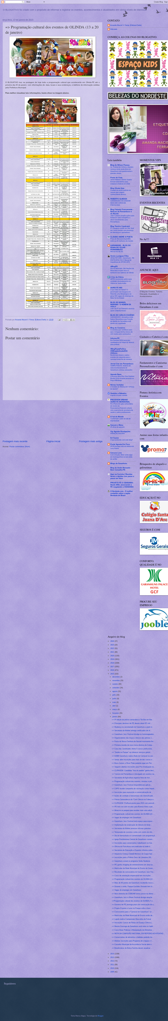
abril (114, 706)
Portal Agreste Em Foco (120, 444)
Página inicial (53, 441)
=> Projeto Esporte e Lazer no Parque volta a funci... (132, 908)
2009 (112, 972)
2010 (112, 968)
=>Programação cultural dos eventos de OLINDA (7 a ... (133, 901)
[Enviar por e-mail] (63, 320)
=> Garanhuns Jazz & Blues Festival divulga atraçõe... (133, 897)
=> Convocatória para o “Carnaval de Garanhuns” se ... (133, 912)
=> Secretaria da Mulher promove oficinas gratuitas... (132, 828)
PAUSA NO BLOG (116, 252)
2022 (112, 648)
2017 (112, 667)
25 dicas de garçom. (117, 427)
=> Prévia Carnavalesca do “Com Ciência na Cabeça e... (133, 799)
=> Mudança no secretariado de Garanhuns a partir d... (133, 727)
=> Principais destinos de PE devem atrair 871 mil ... (132, 723)
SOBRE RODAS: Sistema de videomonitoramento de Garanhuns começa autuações (121, 368)
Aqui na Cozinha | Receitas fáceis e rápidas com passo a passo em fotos (122, 476)
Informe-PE (115, 338)
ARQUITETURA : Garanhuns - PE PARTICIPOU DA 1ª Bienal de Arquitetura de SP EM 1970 (122, 260)
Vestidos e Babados (118, 393)
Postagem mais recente (15, 441)
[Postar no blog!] (66, 320)
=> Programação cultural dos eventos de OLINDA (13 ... (133, 879)
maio (114, 702)
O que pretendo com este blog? (121, 440)
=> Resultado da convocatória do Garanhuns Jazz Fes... (133, 872)
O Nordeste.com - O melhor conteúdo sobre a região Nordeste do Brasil (121, 493)
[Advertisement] (52, 420)
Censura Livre (116, 453)
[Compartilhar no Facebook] (71, 320)
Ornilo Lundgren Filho (119, 256)
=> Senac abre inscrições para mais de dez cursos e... (133, 760)
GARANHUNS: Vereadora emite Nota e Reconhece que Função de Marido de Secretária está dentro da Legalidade (121, 320)
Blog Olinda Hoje (117, 188)
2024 (112, 641)
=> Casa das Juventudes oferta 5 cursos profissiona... (132, 749)
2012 (112, 961)
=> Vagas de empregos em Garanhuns (126, 818)
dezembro (116, 677)
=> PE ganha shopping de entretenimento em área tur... (133, 865)
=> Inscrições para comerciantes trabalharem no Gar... (132, 843)
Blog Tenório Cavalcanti (120, 226)
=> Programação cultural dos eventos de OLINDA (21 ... (133, 814)
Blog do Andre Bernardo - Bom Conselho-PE (120, 469)
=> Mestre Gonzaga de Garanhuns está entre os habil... (133, 926)
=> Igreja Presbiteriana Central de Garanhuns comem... (133, 839)
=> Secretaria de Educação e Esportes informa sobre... (133, 850)
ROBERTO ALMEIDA (118, 199)
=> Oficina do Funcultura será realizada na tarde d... (132, 846)
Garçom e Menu (116, 425)
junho (114, 699)
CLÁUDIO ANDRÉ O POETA (121, 237)
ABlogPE (114, 266)
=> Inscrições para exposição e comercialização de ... (132, 792)
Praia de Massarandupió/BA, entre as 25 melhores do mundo (121, 240)
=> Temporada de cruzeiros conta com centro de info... (133, 832)
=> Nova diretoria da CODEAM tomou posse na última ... (133, 894)
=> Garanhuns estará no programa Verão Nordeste (131, 861)
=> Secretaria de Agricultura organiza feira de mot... (131, 778)
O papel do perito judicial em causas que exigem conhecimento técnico (120, 192)
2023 (112, 645)
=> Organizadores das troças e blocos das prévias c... (132, 738)
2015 (112, 674)
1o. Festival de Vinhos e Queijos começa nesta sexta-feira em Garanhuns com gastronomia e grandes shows (121, 170)
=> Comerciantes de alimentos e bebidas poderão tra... (133, 937)
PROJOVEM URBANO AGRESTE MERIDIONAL (120, 401)
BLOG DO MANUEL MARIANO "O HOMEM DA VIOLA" (120, 304)
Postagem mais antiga (90, 441)
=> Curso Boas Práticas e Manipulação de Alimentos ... (133, 930)
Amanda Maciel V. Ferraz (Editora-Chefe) (125, 25)
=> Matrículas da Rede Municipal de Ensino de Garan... (133, 868)
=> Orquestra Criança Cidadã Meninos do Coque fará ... (133, 854)
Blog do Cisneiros (117, 328)
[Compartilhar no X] (68, 320)
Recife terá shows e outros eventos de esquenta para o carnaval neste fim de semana (121, 357)
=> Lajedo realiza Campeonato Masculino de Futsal (131, 919)
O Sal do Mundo (117, 417)
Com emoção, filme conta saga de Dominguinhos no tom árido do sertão (121, 457)
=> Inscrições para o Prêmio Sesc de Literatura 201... (132, 857)
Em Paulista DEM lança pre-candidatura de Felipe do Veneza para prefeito (122, 342)
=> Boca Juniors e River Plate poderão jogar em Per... (132, 763)
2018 (112, 663)
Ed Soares (114, 438)
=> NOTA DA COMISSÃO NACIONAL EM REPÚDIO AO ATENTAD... (138, 934)
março (115, 709)
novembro (116, 680)
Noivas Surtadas (117, 385)
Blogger (100, 1016)
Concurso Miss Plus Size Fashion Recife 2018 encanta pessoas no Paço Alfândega (122, 378)
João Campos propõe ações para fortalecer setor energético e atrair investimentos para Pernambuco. (122, 219)
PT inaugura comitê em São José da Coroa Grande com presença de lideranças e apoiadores (122, 230)
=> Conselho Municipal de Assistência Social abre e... (132, 944)
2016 (112, 670)
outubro (115, 684)
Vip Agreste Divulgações (120, 431)
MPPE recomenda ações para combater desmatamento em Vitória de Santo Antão (121, 281)
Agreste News (115, 374)
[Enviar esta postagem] (59, 320)
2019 (112, 659)
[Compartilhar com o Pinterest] (73, 320)
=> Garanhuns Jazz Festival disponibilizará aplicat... (132, 785)
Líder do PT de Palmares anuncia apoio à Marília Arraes (122, 310)
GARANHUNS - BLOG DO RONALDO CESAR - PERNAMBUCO (120, 247)
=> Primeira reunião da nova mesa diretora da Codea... (133, 745)
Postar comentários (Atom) (19, 447)
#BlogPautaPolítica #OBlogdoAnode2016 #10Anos (118, 351)
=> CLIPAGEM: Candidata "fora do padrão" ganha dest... (133, 770)
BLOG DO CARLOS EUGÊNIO (122, 315)
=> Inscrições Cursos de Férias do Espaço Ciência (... (132, 923)
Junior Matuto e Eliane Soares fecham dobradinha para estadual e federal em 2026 (121, 182)
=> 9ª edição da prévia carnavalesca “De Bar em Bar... (132, 720)
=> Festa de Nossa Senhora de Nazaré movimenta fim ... (134, 741)
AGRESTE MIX (116, 288)
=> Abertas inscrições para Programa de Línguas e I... (132, 941)
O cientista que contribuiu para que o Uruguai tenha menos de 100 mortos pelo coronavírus (121, 332)
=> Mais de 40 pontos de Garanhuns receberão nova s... (133, 883)
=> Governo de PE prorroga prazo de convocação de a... (133, 905)
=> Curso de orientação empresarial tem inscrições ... (132, 876)
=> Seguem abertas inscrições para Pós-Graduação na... (133, 767)
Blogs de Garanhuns (118, 463)
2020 (112, 656)
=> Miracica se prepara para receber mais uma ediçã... (133, 810)
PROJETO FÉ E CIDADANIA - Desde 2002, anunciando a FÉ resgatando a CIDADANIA (122, 485)
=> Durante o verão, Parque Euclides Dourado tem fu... (133, 886)
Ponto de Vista (116, 178)
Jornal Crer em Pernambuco (121, 364)
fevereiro (115, 713)
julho (114, 695)
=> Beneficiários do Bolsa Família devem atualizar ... (132, 948)
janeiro (115, 717)
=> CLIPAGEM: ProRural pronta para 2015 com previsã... (134, 803)
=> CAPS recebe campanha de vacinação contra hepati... (134, 789)
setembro (116, 688)
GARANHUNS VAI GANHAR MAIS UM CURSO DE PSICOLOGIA (120, 203)
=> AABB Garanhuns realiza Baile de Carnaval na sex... (133, 756)
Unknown (113, 29)
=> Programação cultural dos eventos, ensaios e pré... (132, 781)
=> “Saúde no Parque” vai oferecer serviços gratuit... (132, 752)
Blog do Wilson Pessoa (119, 165)
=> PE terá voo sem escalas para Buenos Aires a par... (133, 807)
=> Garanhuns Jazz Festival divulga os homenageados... (133, 734)
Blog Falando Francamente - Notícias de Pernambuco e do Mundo (121, 211)
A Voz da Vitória (117, 277)
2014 (112, 954)
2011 (112, 965)
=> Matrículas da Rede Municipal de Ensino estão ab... (133, 915)
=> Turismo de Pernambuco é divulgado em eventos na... (134, 774)
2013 (112, 957)
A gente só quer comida (118, 395)
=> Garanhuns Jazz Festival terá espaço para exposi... (133, 821)
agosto (115, 691)
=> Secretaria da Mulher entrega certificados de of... (132, 731)
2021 (112, 652)
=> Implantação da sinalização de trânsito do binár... (132, 825)
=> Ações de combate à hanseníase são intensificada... (133, 796)
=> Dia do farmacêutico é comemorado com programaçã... (134, 836)
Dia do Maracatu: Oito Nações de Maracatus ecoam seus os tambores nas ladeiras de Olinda (122, 271)
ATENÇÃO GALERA (117, 433)
